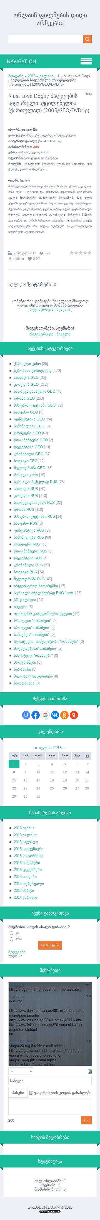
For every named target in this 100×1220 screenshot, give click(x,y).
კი (17, 933)
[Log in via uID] (26, 715)
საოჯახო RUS (26, 523)
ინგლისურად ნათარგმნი (36, 586)
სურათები (22, 669)
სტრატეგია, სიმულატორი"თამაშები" (46, 641)
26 (65, 788)
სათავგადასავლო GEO (34, 391)
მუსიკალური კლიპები (33, 676)
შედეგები (16, 952)
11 (52, 772)
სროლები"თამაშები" (32, 628)
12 (65, 772)
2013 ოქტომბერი (28, 856)
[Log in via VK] (55, 715)
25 (52, 788)
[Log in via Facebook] (35, 715)
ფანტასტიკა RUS (29, 530)
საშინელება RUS (29, 537)
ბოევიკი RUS (25, 572)
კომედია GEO (25, 253)
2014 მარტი (24, 890)
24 (38, 788)
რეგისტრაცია (42, 309)
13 (77, 772)
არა (18, 939)
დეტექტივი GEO (28, 447)
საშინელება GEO (29, 426)
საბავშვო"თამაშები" (31, 635)
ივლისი (46, 76)
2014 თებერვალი (29, 884)
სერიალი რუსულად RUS (36, 482)
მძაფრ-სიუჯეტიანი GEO (35, 405)
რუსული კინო (26, 475)
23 (26, 788)
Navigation (21, 61)
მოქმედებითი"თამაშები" (35, 648)
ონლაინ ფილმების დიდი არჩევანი (50, 19)
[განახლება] (90, 1071)
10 (38, 772)
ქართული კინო (27, 364)
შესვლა (63, 309)
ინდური (21, 607)
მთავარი (16, 76)
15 (14, 780)
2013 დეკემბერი (28, 870)
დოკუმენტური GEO (31, 440)
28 (87, 788)
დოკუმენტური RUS (30, 551)
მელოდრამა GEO (29, 468)
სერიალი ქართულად (33, 371)
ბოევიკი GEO (26, 461)
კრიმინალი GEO (28, 454)
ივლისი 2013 (50, 748)
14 (87, 772)
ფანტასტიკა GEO (29, 419)
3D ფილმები (25, 600)
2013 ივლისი (25, 835)
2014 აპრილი (25, 897)
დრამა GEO (24, 398)
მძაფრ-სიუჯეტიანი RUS (34, 516)
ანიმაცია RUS (26, 489)
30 (26, 796)
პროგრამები (25, 662)
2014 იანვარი (25, 877)
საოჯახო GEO (26, 412)
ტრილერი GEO (27, 433)
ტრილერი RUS (27, 544)
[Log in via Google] (45, 715)
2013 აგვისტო (26, 842)
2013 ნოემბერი (27, 863)
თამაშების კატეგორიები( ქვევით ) (44, 614)
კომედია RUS (26, 496)
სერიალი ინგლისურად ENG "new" (44, 593)
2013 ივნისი (24, 828)
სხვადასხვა (24, 683)
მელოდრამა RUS (29, 579)
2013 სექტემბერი (29, 849)
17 (38, 780)
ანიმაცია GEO (26, 377)
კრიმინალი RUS (28, 565)
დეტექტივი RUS (28, 558)
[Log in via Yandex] (74, 715)
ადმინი (18, 259)
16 (26, 780)
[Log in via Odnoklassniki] (64, 715)
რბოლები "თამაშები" (32, 621)
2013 (32, 76)
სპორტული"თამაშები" (33, 655)
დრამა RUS (24, 509)
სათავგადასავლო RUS (34, 503)
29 (14, 796)
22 (14, 788)
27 (77, 788)
